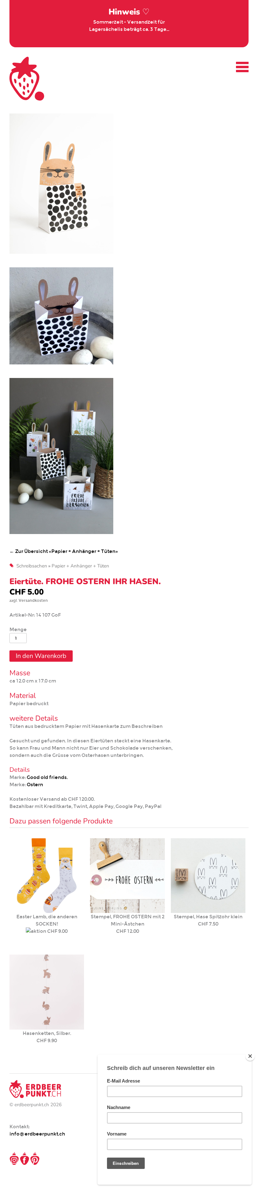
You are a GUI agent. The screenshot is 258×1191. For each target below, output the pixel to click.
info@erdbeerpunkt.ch (37, 1134)
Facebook (24, 1158)
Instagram (14, 1158)
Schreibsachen (31, 566)
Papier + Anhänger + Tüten (80, 566)
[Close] (250, 1056)
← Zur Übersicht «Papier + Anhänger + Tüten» (63, 551)
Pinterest (35, 1158)
